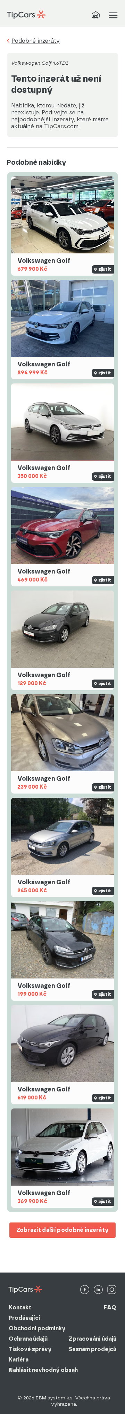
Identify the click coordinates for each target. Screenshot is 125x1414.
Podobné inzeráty (35, 41)
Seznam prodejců (92, 1349)
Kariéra (18, 1359)
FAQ (110, 1307)
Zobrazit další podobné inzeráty (62, 1230)
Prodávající (24, 1318)
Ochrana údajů (28, 1338)
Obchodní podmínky (37, 1328)
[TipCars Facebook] (84, 1290)
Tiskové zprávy (30, 1349)
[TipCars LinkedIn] (98, 1290)
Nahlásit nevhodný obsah (43, 1370)
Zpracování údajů (92, 1338)
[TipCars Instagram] (111, 1290)
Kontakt (20, 1307)
